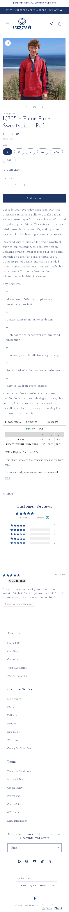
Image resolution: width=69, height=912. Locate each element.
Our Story (13, 651)
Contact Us (13, 643)
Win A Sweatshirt (18, 676)
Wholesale (13, 740)
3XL (9, 160)
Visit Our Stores (17, 668)
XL (42, 151)
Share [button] (9, 493)
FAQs (10, 707)
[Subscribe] (57, 847)
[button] (7, 24)
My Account (14, 699)
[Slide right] (43, 107)
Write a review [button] (34, 552)
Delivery (12, 715)
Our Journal (13, 659)
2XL (56, 151)
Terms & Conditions (19, 771)
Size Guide (13, 732)
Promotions (13, 796)
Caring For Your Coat (19, 748)
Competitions (15, 804)
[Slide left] (26, 107)
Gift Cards (13, 812)
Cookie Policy (15, 788)
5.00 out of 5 (44, 513)
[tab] (13, 421)
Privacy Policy (15, 779)
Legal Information (17, 820)
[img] (11, 575)
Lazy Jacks (29, 905)
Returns (11, 723)
